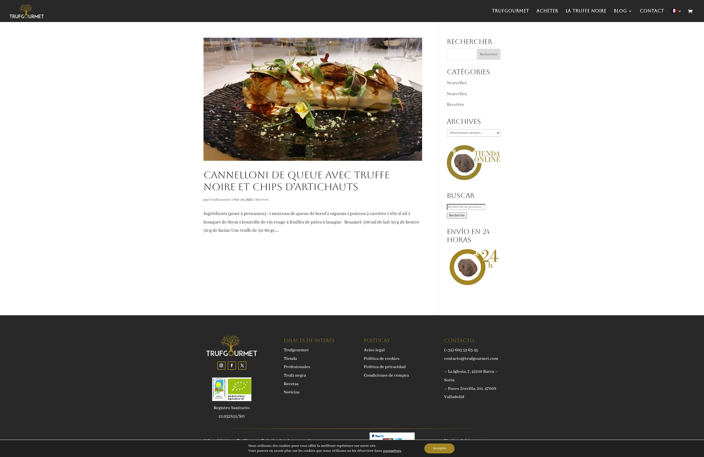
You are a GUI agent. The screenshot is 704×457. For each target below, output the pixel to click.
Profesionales (297, 367)
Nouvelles (457, 83)
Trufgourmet (296, 350)
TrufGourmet (510, 11)
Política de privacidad (385, 367)
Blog (620, 11)
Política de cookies (382, 358)
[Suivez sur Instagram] (221, 365)
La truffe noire (586, 11)
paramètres (392, 450)
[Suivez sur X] (242, 365)
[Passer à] (677, 15)
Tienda (290, 358)
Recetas (291, 384)
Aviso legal (374, 350)
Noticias (292, 392)
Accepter (439, 448)
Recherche (457, 215)
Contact (652, 11)
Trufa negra (295, 375)
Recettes (262, 199)
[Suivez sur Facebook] (232, 365)
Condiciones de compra (386, 375)
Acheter (547, 11)
